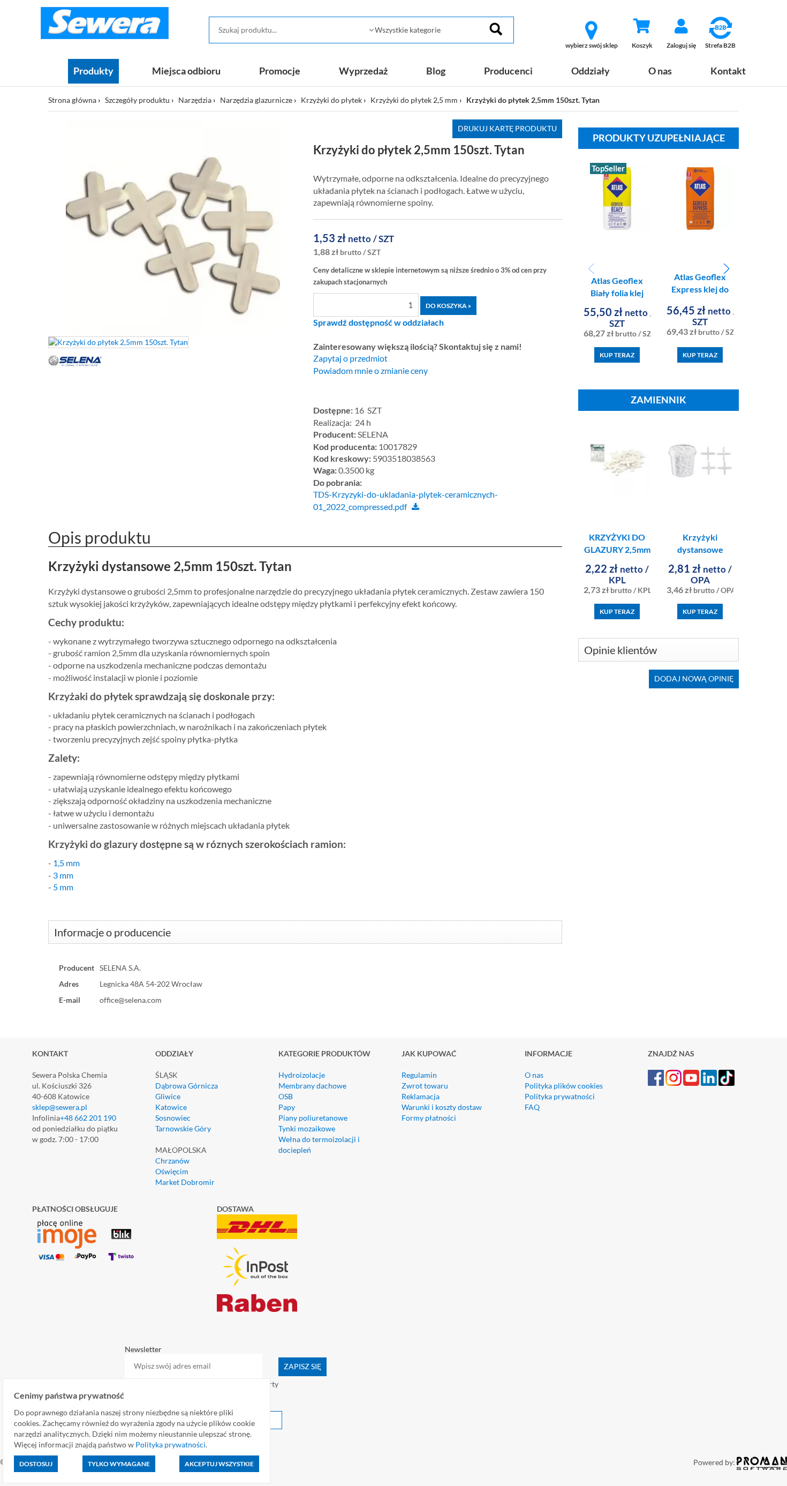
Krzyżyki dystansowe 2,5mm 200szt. (700, 549)
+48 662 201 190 (88, 1117)
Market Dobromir (185, 1182)
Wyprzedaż (363, 71)
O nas (660, 71)
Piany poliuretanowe (312, 1117)
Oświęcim (171, 1171)
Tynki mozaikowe (306, 1128)
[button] (726, 269)
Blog (435, 71)
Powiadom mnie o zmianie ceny (370, 371)
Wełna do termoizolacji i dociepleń (319, 1144)
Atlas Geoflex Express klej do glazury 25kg (700, 289)
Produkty (93, 71)
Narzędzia (194, 99)
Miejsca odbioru (186, 71)
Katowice (171, 1107)
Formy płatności (429, 1117)
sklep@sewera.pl (59, 1107)
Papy (286, 1107)
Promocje (279, 71)
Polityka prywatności (560, 1096)
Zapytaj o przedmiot (350, 358)
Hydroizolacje (301, 1074)
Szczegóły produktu (137, 99)
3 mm (63, 875)
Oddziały (590, 71)
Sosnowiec (173, 1117)
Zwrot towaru (425, 1085)
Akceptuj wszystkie (219, 1464)
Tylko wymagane (119, 1464)
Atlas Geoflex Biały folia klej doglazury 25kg (617, 292)
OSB (285, 1096)
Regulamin (419, 1074)
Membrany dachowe (312, 1085)
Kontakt (728, 71)
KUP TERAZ (617, 355)
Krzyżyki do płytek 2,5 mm (414, 99)
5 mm (63, 887)
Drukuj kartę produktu (507, 128)
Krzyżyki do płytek (331, 99)
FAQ (532, 1107)
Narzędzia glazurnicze (256, 99)
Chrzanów (172, 1160)
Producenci (508, 71)
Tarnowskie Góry (183, 1128)
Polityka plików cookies (564, 1085)
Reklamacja (421, 1096)
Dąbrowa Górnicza (186, 1085)
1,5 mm (66, 863)
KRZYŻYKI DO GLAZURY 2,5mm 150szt (617, 549)
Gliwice (167, 1096)
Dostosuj (35, 1464)
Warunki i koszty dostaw (442, 1107)
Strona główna (72, 99)
